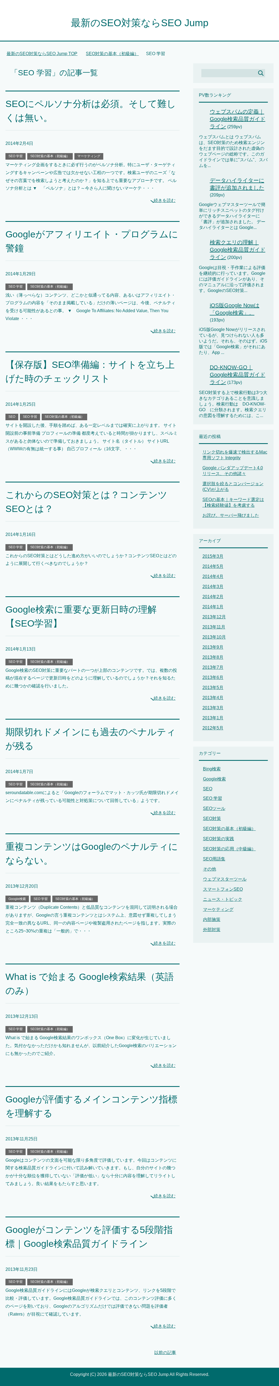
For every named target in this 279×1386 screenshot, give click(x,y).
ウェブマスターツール (225, 879)
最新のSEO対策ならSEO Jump (139, 22)
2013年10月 (214, 637)
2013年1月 (212, 718)
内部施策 (211, 919)
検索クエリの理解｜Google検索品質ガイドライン (237, 249)
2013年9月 (212, 647)
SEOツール (214, 808)
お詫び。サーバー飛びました (230, 515)
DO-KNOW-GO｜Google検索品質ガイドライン (237, 374)
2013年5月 (212, 687)
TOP (45, 53)
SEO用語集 (214, 859)
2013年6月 (212, 677)
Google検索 (17, 899)
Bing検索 (212, 769)
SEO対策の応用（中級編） (229, 848)
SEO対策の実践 (218, 838)
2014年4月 (212, 576)
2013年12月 (214, 617)
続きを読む (164, 200)
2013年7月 (212, 667)
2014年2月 (212, 596)
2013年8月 (212, 657)
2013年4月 (212, 697)
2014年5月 (212, 566)
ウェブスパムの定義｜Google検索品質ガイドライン (237, 119)
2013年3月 (212, 707)
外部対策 (211, 929)
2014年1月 (212, 606)
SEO (11, 417)
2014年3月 (212, 586)
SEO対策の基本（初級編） (50, 156)
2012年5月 (212, 728)
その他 (209, 869)
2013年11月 (213, 627)
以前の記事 (165, 1352)
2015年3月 (212, 556)
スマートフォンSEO (223, 889)
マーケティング (88, 156)
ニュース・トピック (222, 899)
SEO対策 (212, 818)
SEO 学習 (15, 156)
